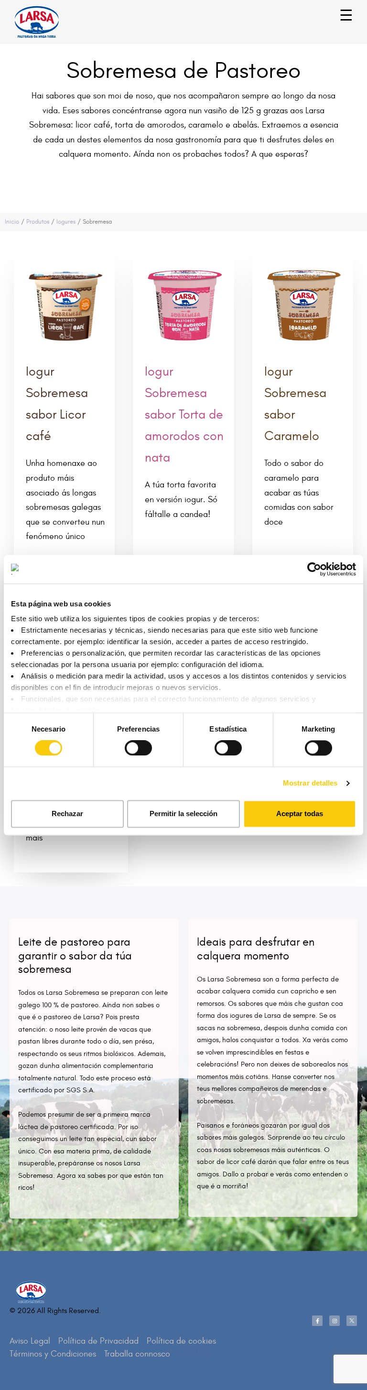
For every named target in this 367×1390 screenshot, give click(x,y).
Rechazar (67, 813)
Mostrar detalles (310, 783)
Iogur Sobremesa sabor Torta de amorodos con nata (184, 414)
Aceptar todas (299, 813)
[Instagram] (334, 1320)
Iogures (66, 222)
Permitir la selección (183, 813)
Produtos (37, 222)
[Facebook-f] (317, 1320)
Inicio (12, 222)
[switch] (128, 744)
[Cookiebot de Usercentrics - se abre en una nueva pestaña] (314, 569)
